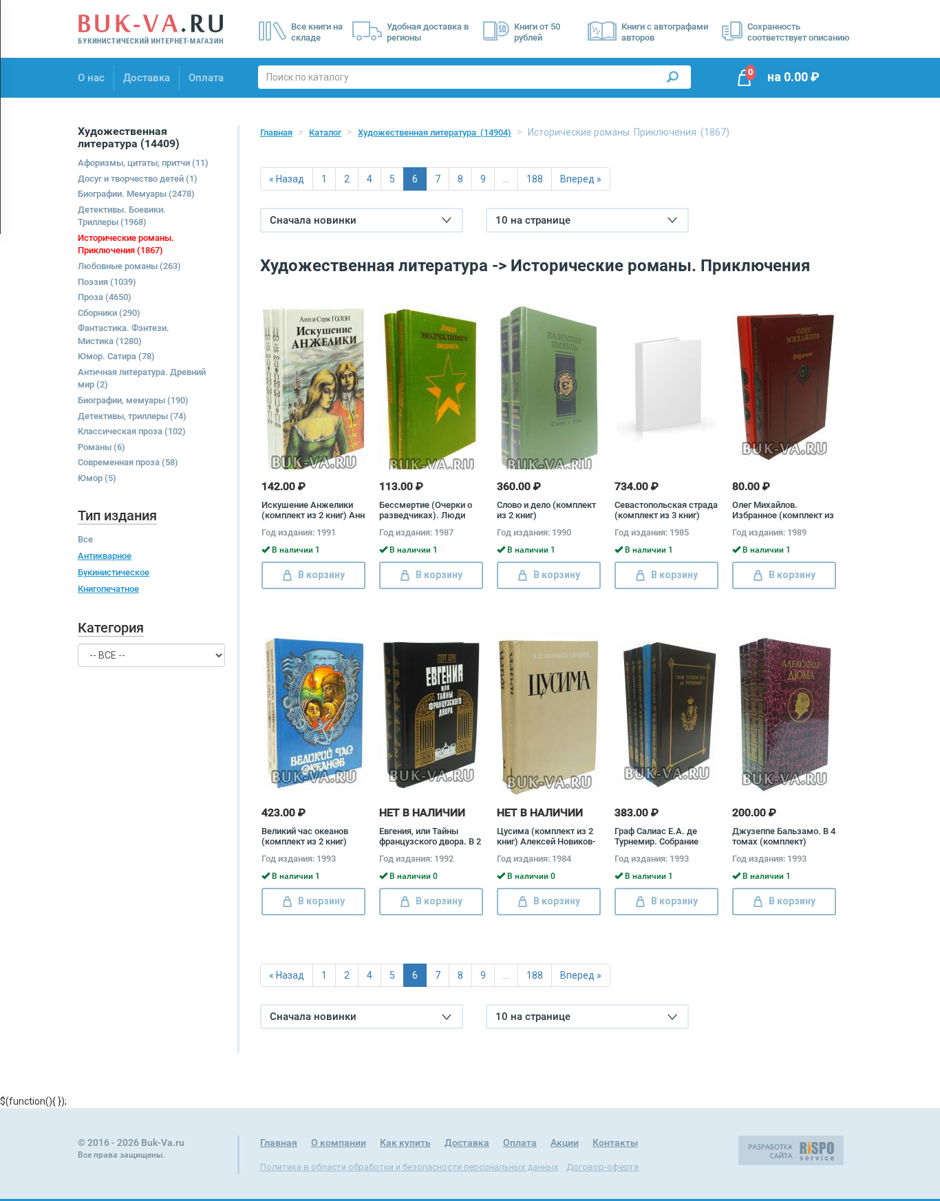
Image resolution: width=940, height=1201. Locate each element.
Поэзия (107, 282)
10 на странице (532, 220)
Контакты (615, 1142)
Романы (101, 447)
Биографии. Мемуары (136, 194)
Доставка (146, 78)
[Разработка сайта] (791, 1149)
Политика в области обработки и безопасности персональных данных (409, 1167)
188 (534, 178)
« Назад (286, 178)
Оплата (206, 78)
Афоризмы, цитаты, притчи (143, 163)
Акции (565, 1142)
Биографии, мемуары (133, 400)
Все (85, 539)
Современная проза (128, 462)
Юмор (97, 478)
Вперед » (580, 178)
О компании (338, 1142)
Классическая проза (132, 431)
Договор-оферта (602, 1167)
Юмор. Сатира (116, 356)
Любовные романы (129, 266)
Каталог (325, 132)
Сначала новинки (313, 220)
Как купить (405, 1142)
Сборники (109, 313)
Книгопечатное (108, 589)
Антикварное (104, 556)
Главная (276, 132)
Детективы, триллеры (132, 416)
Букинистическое (113, 572)
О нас (91, 78)
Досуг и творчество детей (137, 178)
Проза (104, 297)
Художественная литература (434, 132)
